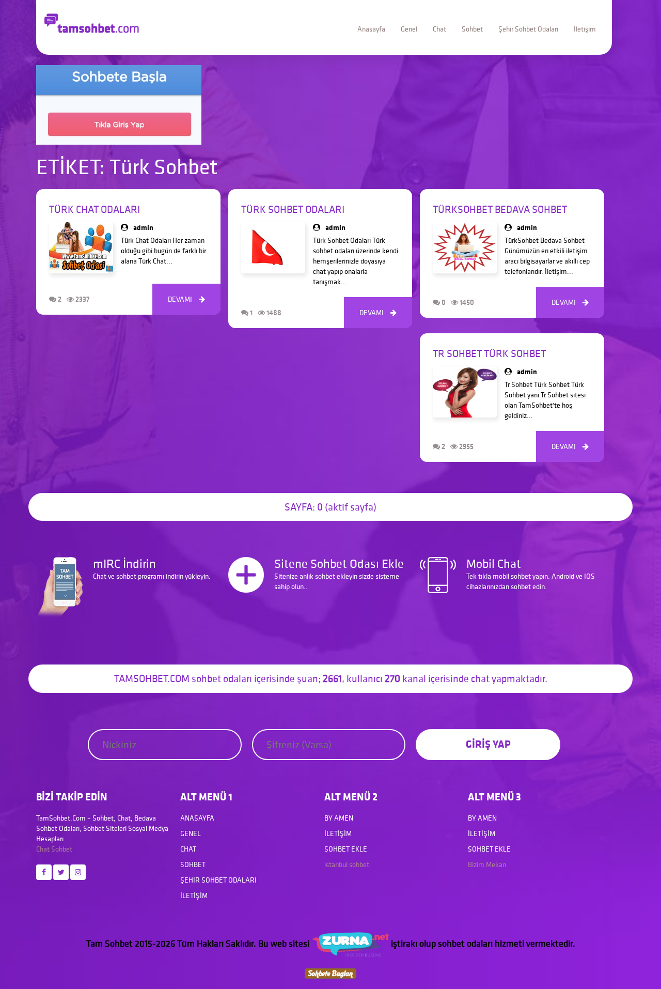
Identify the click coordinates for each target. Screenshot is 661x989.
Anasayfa (371, 29)
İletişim (585, 29)
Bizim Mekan (487, 864)
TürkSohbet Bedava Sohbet (500, 209)
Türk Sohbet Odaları (292, 209)
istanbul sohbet (346, 864)
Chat (439, 29)
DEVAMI (186, 299)
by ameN (338, 818)
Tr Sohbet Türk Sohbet (489, 353)
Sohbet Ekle (345, 849)
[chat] (330, 973)
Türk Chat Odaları (94, 209)
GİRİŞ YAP (488, 744)
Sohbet (472, 29)
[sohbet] (350, 943)
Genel (409, 29)
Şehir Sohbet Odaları (528, 29)
